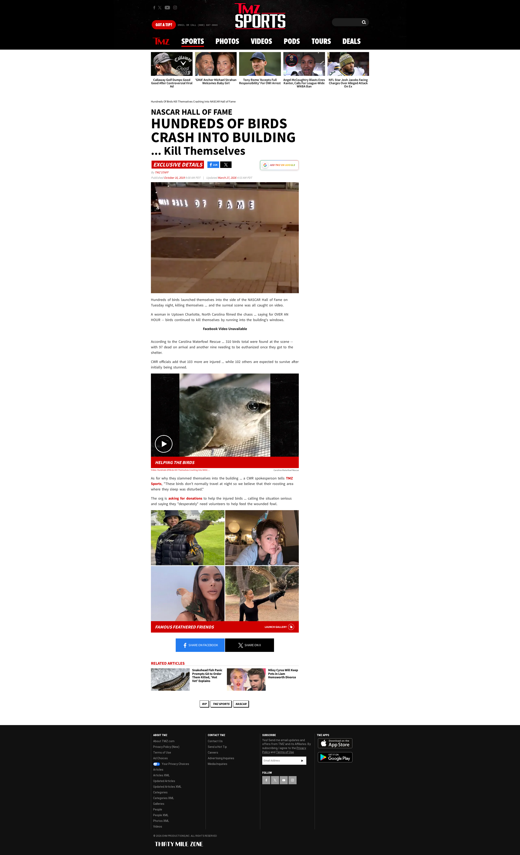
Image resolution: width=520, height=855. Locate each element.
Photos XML (161, 820)
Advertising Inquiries (221, 758)
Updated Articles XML (167, 786)
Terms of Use (162, 752)
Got (164, 25)
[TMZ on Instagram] (175, 7)
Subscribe (302, 761)
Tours (321, 42)
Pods (292, 42)
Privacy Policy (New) (166, 746)
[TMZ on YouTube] (284, 780)
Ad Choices (160, 758)
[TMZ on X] (160, 7)
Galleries (158, 803)
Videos (261, 42)
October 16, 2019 (174, 178)
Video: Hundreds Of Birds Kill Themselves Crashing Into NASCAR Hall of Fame (180, 469)
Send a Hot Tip (217, 746)
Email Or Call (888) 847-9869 (198, 25)
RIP (204, 704)
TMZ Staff (161, 172)
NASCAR (240, 704)
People (157, 809)
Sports (192, 42)
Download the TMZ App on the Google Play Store (335, 757)
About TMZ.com (163, 741)
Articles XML (161, 775)
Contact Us (215, 741)
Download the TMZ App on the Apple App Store (335, 743)
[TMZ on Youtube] (167, 7)
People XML (160, 815)
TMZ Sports (221, 704)
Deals (351, 42)
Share (203, 645)
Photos (227, 42)
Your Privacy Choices (175, 764)
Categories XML (163, 798)
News (161, 41)
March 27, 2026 (227, 178)
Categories (160, 792)
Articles (158, 769)
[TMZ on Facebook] (154, 7)
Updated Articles (164, 781)
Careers (213, 752)
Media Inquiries (217, 764)
